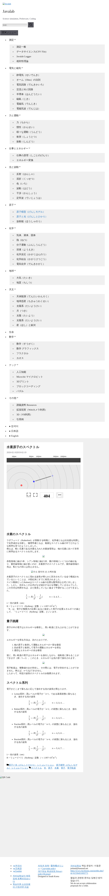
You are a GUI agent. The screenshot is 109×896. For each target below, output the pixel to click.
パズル (20, 391)
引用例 (20, 419)
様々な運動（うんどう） (29, 132)
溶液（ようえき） (26, 249)
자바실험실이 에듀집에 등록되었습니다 (21, 879)
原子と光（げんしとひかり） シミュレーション (31, 765)
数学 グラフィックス (27, 348)
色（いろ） (22, 183)
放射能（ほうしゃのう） (29, 221)
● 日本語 (13, 431)
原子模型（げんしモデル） (30, 211)
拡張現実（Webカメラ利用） (31, 409)
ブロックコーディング (28, 386)
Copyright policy (49, 868)
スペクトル (36, 768)
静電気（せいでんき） (28, 75)
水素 (56, 768)
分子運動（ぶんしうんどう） (32, 244)
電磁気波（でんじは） (28, 108)
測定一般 (21, 46)
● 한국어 (13, 426)
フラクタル (22, 353)
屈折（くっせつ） (26, 178)
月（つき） (22, 310)
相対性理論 (22, 61)
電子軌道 (71, 768)
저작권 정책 (43, 866)
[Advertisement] (44, 516)
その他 (12, 398)
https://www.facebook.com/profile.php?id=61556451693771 (87, 872)
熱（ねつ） (22, 240)
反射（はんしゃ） (26, 174)
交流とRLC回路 (24, 89)
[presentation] (44, 597)
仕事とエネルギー (18, 148)
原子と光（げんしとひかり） (32, 216)
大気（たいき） (24, 277)
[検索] (31, 24)
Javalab (8, 11)
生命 (11, 332)
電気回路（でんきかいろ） (30, 84)
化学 (11, 228)
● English (13, 435)
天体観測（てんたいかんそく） (33, 296)
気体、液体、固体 (26, 235)
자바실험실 (75, 866)
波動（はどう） (24, 188)
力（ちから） (23, 122)
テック (12, 365)
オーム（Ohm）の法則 (28, 79)
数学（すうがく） (26, 343)
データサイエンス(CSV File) (31, 51)
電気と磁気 (15, 68)
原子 (11, 205)
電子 (63, 768)
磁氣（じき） (23, 99)
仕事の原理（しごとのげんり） (33, 155)
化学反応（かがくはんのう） (32, 254)
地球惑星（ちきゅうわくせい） (33, 301)
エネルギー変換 (24, 160)
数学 (11, 337)
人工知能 (21, 372)
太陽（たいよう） (26, 315)
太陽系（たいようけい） (29, 306)
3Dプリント (22, 381)
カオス (20, 358)
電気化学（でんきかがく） (30, 264)
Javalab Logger (23, 56)
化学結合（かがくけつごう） (32, 259)
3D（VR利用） (24, 414)
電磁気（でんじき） (27, 103)
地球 (11, 271)
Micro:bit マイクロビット (29, 376)
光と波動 (14, 167)
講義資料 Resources (26, 405)
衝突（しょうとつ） (27, 136)
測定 (11, 40)
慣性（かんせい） (26, 127)
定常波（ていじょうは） (29, 198)
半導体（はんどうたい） (29, 94)
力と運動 (14, 115)
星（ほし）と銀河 (26, 325)
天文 (11, 289)
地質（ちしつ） (24, 282)
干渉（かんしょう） (27, 193)
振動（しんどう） (26, 141)
